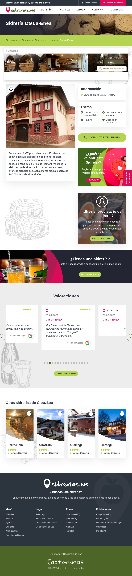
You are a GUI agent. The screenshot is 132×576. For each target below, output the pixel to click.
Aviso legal (41, 514)
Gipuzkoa (39, 40)
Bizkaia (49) (71, 518)
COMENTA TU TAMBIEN (66, 373)
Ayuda (81, 10)
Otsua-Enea (66, 40)
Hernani (52, 40)
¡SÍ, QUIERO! (93, 180)
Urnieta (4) (101, 531)
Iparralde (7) (71, 531)
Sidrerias (10, 514)
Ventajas (98, 10)
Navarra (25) (71, 523)
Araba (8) (70, 527)
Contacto (117, 10)
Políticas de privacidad (46, 523)
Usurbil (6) (101, 527)
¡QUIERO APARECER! (90, 274)
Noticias (65, 10)
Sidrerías (47, 10)
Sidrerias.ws (12, 40)
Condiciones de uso (45, 527)
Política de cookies (44, 518)
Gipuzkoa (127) (73, 514)
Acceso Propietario (102, 238)
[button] (44, 363)
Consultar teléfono (104, 137)
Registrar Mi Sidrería (15, 535)
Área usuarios (12, 531)
